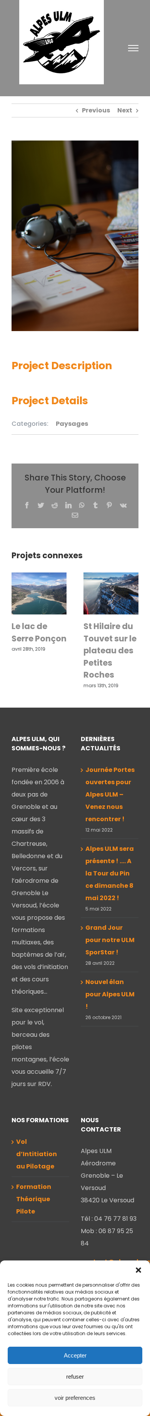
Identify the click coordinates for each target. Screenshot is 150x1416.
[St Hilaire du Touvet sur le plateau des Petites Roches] (110, 593)
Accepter (75, 1355)
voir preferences (75, 1397)
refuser (75, 1376)
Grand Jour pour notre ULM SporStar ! (110, 940)
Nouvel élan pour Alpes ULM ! (110, 994)
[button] (138, 1270)
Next (124, 110)
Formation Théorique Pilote (33, 1199)
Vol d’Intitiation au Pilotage (36, 1154)
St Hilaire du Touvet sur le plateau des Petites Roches (110, 650)
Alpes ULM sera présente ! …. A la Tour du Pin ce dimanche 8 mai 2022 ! (109, 873)
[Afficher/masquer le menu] (133, 48)
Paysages (72, 423)
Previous (96, 110)
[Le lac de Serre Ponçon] (39, 593)
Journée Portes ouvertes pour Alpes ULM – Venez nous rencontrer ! (110, 794)
